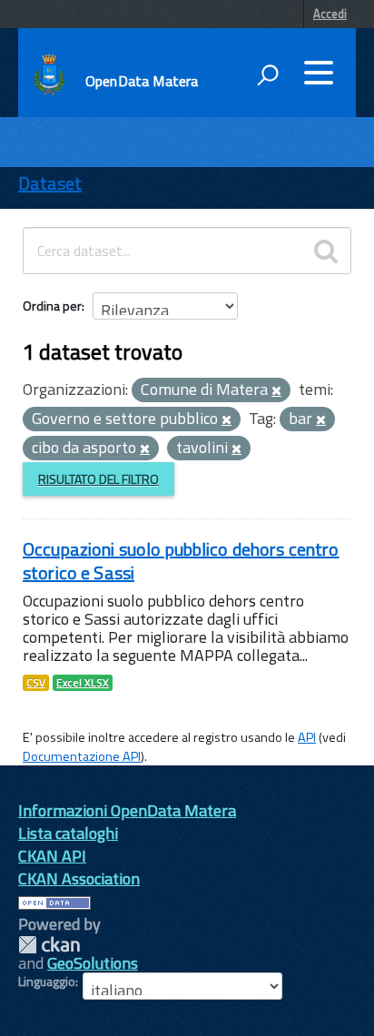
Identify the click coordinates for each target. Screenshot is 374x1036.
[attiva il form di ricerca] (267, 74)
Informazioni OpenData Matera (127, 810)
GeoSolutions (92, 963)
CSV (35, 683)
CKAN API (52, 856)
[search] (326, 250)
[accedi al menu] (318, 72)
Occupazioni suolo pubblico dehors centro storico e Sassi (181, 561)
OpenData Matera (141, 81)
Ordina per (52, 305)
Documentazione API (82, 756)
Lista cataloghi (68, 833)
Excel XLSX (82, 683)
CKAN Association (79, 878)
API (307, 737)
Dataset (50, 183)
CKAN (49, 944)
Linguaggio (46, 981)
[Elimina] (276, 391)
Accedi (330, 14)
